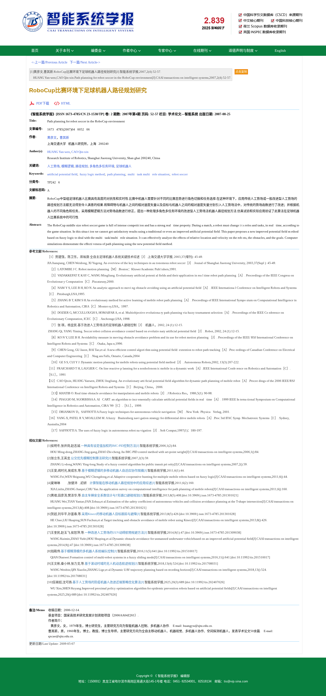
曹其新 (65, 137)
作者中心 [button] (130, 50)
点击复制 (241, 71)
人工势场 (53, 166)
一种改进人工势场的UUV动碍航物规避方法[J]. (116, 532)
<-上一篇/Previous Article (49, 62)
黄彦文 (52, 137)
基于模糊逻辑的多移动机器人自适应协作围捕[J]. (114, 470)
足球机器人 (125, 166)
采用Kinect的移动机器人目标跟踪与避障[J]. (111, 514)
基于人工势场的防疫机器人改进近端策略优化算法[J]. (109, 582)
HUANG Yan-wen (58, 152)
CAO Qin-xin (81, 152)
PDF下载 (42, 103)
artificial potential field (62, 174)
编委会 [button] (96, 50)
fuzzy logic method (92, 174)
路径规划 (81, 166)
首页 (34, 50)
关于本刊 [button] (63, 50)
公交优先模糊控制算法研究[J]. (91, 458)
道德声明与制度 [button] (241, 50)
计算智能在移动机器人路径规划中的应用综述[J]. (123, 483)
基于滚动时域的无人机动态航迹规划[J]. (111, 563)
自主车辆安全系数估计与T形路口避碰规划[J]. (112, 495)
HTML (66, 103)
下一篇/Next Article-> (85, 62)
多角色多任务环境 (101, 166)
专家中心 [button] (165, 50)
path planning (115, 174)
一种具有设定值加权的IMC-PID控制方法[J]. (110, 445)
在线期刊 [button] (200, 50)
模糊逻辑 (67, 166)
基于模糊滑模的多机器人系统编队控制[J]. (89, 551)
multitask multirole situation (148, 174)
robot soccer (179, 174)
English (280, 50)
